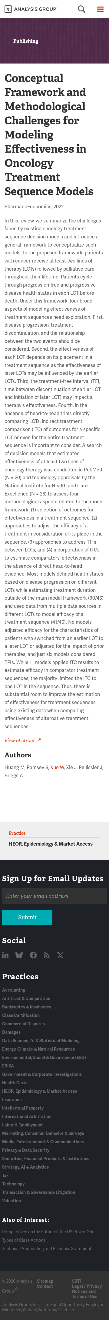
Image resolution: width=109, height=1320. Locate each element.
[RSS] (47, 955)
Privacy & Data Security (25, 1150)
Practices (20, 976)
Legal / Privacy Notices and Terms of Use (87, 1291)
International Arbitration (26, 1116)
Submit (27, 917)
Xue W (57, 768)
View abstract (20, 741)
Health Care (14, 1083)
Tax (5, 1175)
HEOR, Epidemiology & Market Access (51, 844)
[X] (60, 955)
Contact (45, 1286)
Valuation (11, 1201)
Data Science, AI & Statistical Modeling (41, 1040)
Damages (11, 1032)
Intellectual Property (23, 1108)
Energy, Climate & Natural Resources (38, 1049)
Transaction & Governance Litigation (38, 1192)
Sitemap (45, 1281)
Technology (13, 1184)
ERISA (8, 1066)
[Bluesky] (19, 955)
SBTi (76, 1281)
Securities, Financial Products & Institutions (45, 1158)
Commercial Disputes (23, 1023)
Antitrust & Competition (26, 998)
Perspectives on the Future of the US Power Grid (48, 1232)
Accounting (13, 990)
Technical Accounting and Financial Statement (46, 1248)
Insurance (12, 1099)
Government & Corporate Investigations (42, 1074)
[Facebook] (34, 955)
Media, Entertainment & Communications (43, 1142)
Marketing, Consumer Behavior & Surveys (43, 1133)
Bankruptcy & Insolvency (26, 1007)
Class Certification (21, 1015)
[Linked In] (6, 955)
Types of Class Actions (23, 1240)
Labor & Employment (22, 1125)
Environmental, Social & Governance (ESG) (44, 1057)
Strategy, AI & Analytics (25, 1167)
